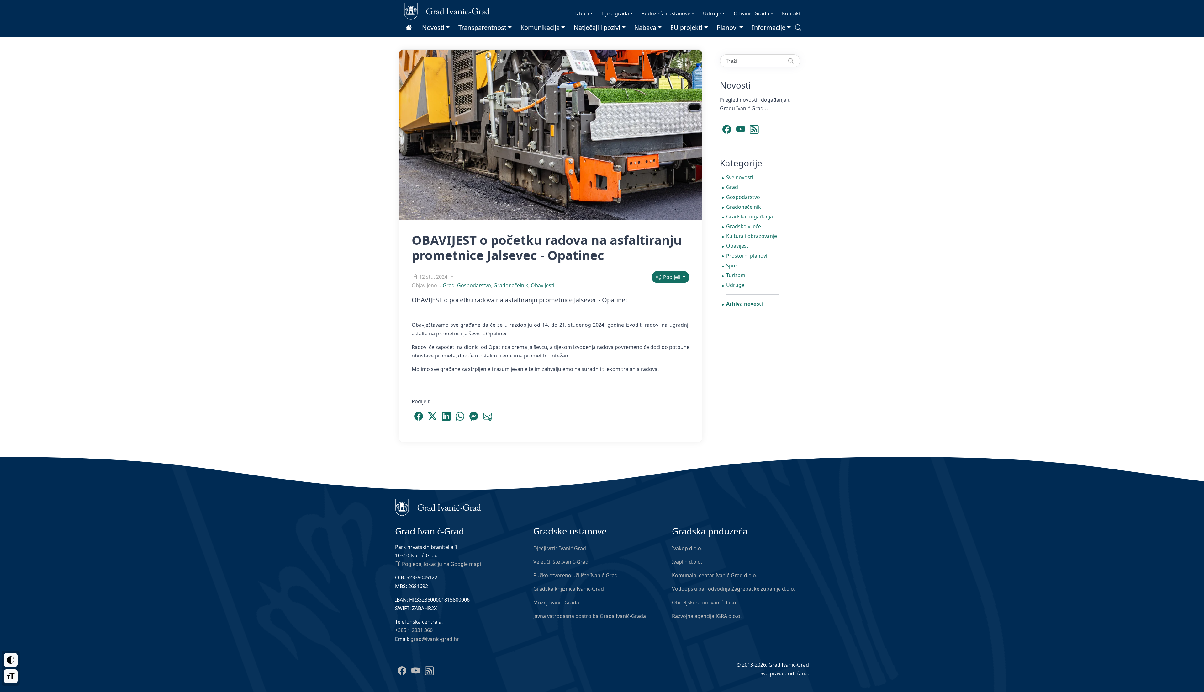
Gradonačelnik (511, 285)
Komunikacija (540, 27)
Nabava (645, 27)
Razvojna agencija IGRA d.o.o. (707, 616)
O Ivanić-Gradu (751, 13)
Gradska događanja (749, 216)
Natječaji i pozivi (597, 27)
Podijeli (671, 277)
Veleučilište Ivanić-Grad (561, 561)
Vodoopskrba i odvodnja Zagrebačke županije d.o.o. (733, 588)
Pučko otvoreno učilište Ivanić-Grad (575, 575)
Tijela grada (615, 13)
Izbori (582, 13)
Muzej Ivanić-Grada (556, 602)
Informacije (768, 27)
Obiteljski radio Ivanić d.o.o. (704, 602)
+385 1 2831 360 (414, 630)
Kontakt (791, 13)
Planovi (727, 27)
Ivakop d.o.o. (687, 548)
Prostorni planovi (746, 255)
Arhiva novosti (744, 303)
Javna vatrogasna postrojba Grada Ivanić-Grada (589, 616)
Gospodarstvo (474, 285)
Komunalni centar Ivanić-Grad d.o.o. (714, 575)
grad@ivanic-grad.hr (434, 639)
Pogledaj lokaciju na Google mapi (441, 564)
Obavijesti (542, 285)
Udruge (712, 13)
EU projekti (686, 27)
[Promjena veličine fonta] (11, 676)
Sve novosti (739, 177)
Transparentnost (482, 27)
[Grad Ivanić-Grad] (447, 10)
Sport (732, 265)
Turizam (735, 275)
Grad (449, 285)
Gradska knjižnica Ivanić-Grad (568, 588)
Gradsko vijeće (743, 226)
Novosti (433, 27)
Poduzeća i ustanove (666, 13)
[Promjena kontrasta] (11, 660)
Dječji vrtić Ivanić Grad (559, 548)
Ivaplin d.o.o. (687, 561)
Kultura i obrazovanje (751, 236)
